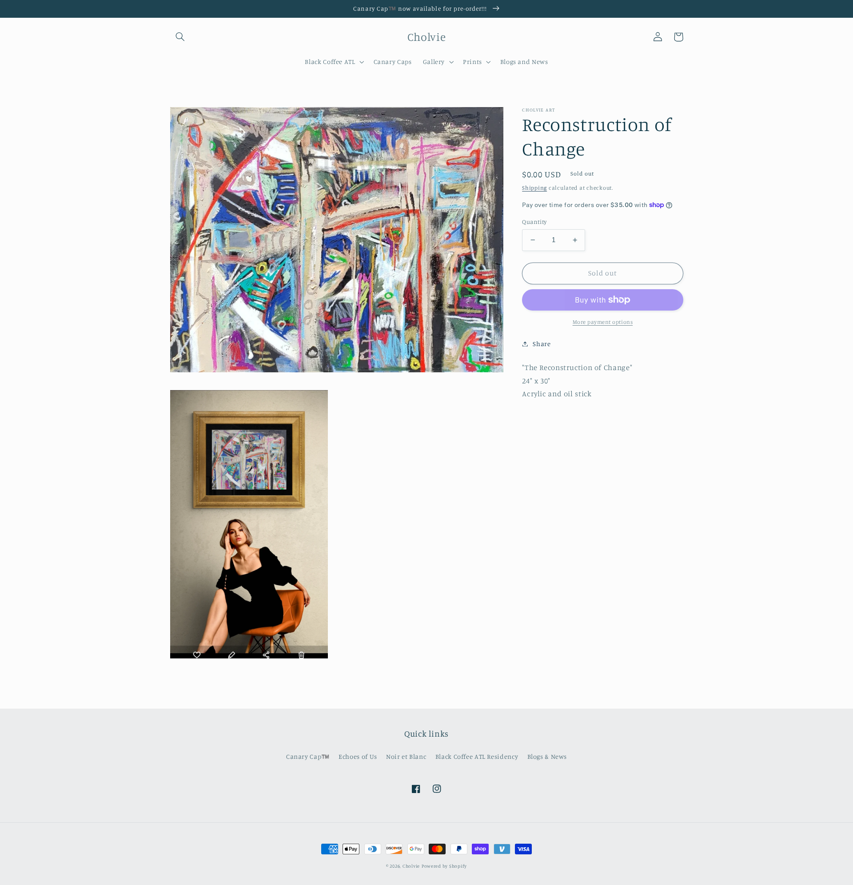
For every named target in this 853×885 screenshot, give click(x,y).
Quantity (534, 221)
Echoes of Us (358, 756)
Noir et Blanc (406, 756)
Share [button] (541, 343)
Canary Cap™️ (308, 756)
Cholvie (411, 866)
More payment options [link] (603, 322)
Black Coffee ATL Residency (476, 756)
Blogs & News (547, 756)
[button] (180, 37)
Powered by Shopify (444, 866)
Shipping (534, 187)
